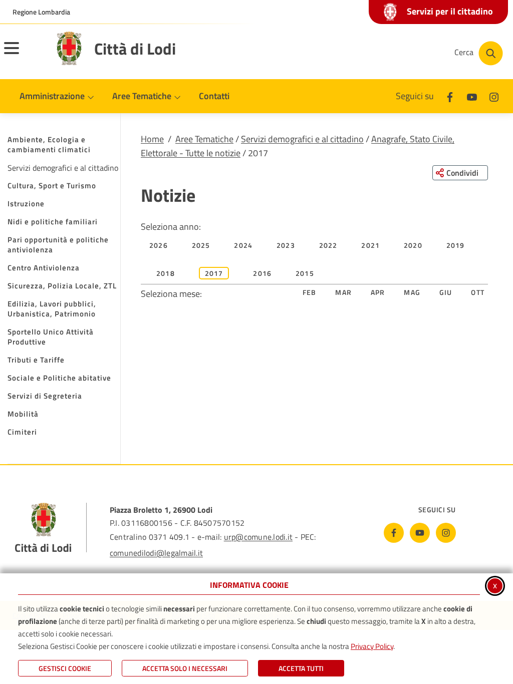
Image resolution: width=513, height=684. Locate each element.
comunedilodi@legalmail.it (156, 553)
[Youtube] (472, 96)
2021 (370, 245)
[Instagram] (494, 96)
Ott (477, 292)
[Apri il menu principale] (24, 55)
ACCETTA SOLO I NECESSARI (184, 668)
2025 (201, 245)
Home (152, 139)
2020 (413, 245)
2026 (158, 245)
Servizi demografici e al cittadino (302, 139)
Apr (378, 292)
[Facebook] (450, 96)
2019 (455, 245)
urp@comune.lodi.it (258, 537)
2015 (305, 273)
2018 (165, 273)
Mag (412, 292)
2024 (243, 245)
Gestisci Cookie (65, 668)
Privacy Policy (372, 646)
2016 (262, 273)
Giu (445, 292)
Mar (343, 292)
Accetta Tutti (301, 668)
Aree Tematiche (204, 139)
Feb (310, 292)
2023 (286, 245)
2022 (328, 245)
